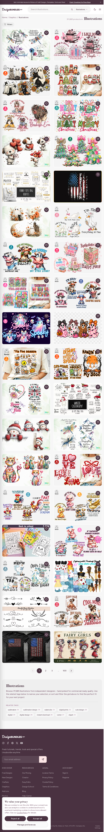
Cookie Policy (47, 782)
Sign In (65, 773)
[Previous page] (32, 670)
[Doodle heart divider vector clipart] (26, 612)
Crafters (5, 782)
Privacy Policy (47, 777)
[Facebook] (8, 743)
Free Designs (7, 773)
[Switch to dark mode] (95, 9)
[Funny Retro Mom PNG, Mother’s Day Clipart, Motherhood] (78, 612)
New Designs (7, 777)
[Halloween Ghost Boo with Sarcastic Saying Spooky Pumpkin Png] (78, 364)
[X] (17, 743)
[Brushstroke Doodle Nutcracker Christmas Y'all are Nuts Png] (26, 293)
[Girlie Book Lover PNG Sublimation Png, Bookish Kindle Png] (78, 257)
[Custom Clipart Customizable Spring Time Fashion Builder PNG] (78, 576)
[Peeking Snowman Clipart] (26, 434)
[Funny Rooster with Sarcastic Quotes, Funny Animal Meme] (26, 505)
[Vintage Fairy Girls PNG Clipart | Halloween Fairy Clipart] (78, 647)
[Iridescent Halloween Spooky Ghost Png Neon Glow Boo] (26, 328)
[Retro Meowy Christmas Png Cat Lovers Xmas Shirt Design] (78, 80)
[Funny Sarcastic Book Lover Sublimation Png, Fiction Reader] (78, 45)
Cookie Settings (97, 827)
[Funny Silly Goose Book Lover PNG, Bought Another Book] (26, 576)
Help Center (27, 796)
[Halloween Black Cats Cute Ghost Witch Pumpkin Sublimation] (26, 80)
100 (64, 670)
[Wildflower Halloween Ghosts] (26, 222)
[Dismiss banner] (100, 2)
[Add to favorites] (46, 32)
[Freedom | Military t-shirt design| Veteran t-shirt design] (78, 187)
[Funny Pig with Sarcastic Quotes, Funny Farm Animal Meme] (78, 541)
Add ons (5, 791)
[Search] (71, 9)
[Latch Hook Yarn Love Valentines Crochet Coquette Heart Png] (78, 470)
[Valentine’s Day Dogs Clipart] (26, 151)
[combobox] (50, 9)
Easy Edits (26, 782)
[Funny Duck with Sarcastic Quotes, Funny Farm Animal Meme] (78, 505)
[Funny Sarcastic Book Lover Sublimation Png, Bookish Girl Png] (26, 116)
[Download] (40, 32)
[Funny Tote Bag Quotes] (26, 187)
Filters (9, 24)
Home (4, 17)
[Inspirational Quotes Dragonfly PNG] (26, 45)
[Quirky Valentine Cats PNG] (26, 470)
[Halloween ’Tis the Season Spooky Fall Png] (26, 364)
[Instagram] (3, 743)
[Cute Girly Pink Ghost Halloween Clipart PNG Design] (78, 328)
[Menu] (100, 9)
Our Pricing (26, 773)
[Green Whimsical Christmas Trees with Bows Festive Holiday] (78, 151)
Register (66, 777)
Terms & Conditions (50, 787)
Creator (25, 777)
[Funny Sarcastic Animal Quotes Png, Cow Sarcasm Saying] (26, 257)
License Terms (48, 773)
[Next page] (71, 670)
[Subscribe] (43, 759)
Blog (24, 791)
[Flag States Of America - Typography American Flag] (26, 647)
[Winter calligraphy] (78, 399)
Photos (5, 796)
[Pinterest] (12, 743)
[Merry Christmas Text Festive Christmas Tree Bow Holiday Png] (78, 116)
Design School (28, 787)
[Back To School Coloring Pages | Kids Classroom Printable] (26, 541)
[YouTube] (21, 743)
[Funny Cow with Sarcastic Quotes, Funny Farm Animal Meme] (78, 293)
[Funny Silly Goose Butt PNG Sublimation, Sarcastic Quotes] (78, 222)
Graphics (12, 17)
